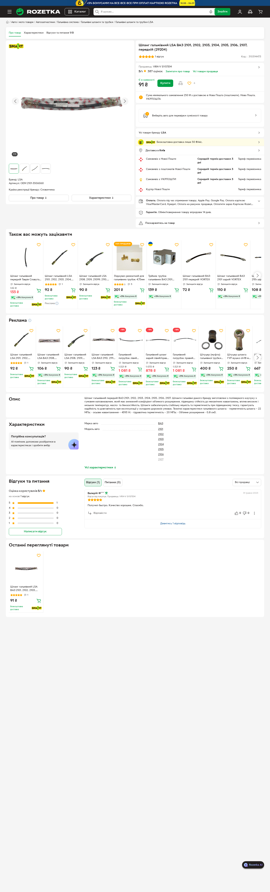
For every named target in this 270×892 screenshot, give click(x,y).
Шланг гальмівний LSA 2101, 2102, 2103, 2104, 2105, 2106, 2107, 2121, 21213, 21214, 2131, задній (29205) (59, 278)
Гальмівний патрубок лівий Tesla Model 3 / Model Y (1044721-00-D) (129, 357)
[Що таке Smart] (16, 46)
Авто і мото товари (22, 22)
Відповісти (100, 513)
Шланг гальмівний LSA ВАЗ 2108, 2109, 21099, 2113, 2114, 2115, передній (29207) (49, 357)
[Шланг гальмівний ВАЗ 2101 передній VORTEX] (198, 257)
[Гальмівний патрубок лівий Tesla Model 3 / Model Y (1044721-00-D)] (131, 340)
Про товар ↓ (38, 198)
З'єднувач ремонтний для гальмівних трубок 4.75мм (129, 278)
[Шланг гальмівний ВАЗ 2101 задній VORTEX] (233, 257)
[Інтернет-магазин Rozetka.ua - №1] (38, 11)
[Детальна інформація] (29, 320)
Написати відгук (35, 531)
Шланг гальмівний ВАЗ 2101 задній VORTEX (231, 278)
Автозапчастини (45, 22)
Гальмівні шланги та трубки (97, 22)
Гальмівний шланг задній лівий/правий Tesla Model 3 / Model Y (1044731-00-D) (158, 357)
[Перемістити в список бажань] (189, 83)
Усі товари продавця (205, 71)
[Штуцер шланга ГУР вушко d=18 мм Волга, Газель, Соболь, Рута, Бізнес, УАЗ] (239, 340)
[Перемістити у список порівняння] (180, 83)
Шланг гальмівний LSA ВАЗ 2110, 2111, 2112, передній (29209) (103, 357)
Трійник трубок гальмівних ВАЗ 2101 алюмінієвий (160, 278)
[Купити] (39, 290)
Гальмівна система (68, 22)
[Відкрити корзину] (260, 11)
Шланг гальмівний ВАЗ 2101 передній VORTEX (196, 278)
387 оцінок (155, 71)
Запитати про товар (178, 71)
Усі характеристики (100, 467)
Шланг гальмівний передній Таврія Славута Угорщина (24, 278)
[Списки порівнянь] (250, 11)
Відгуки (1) (93, 482)
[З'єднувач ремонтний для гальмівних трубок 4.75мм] (129, 257)
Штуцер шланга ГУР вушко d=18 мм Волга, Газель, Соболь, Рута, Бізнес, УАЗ (238, 357)
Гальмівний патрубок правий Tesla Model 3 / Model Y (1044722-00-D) (184, 357)
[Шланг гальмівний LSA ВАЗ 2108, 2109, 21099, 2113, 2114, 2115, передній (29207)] (49, 340)
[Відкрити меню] (9, 11)
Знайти (222, 11)
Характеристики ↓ (101, 198)
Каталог (80, 11)
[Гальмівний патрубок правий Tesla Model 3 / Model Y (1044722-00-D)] (185, 340)
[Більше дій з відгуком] (254, 513)
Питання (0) (113, 482)
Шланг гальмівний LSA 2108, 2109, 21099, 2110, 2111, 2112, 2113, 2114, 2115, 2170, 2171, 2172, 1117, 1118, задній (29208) (94, 278)
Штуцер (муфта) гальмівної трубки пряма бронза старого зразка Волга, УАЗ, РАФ (210, 357)
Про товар (15, 33)
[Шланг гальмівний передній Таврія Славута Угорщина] (26, 257)
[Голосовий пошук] (211, 11)
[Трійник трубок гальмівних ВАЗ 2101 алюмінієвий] (164, 257)
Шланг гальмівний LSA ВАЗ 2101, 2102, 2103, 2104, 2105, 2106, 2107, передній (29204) (23, 589)
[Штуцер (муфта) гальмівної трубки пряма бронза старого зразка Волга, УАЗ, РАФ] (212, 340)
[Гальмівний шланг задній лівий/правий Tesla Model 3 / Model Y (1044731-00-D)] (158, 340)
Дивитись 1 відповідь (173, 523)
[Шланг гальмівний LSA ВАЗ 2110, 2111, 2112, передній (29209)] (104, 340)
